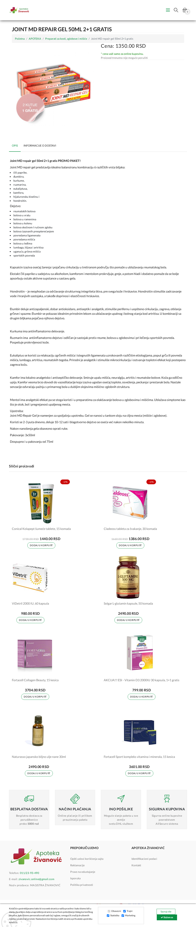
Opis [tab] (15, 145)
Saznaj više (166, 911)
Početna (20, 38)
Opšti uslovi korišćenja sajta (86, 858)
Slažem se (168, 917)
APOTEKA (35, 38)
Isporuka (75, 878)
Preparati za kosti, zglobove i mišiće (66, 38)
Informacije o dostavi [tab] (40, 145)
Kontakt (136, 865)
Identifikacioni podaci (144, 858)
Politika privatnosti (81, 884)
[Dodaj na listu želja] (65, 521)
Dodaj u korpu (40, 545)
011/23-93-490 (29, 873)
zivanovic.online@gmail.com (36, 879)
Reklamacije (77, 865)
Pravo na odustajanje (82, 871)
